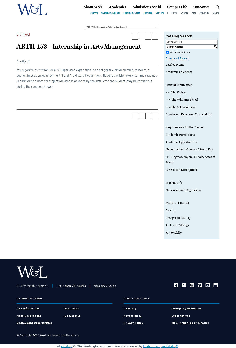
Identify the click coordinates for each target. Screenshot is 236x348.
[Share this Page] (142, 37)
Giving (216, 12)
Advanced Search (177, 58)
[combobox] (121, 27)
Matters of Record (177, 203)
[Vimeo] (199, 285)
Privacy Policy (133, 322)
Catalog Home (175, 64)
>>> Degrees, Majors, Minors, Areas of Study (190, 159)
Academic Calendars (179, 72)
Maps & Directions (29, 315)
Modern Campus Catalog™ (160, 346)
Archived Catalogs (177, 225)
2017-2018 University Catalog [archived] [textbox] (106, 27)
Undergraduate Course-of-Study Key (189, 149)
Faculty (170, 210)
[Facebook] (176, 285)
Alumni (94, 12)
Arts (194, 12)
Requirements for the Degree (185, 127)
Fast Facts (72, 308)
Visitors (160, 12)
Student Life (174, 183)
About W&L (93, 7)
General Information (179, 85)
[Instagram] (192, 285)
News (174, 12)
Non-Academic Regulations (183, 190)
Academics (117, 7)
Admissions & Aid (146, 7)
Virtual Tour (73, 315)
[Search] (217, 7)
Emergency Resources (186, 308)
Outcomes (201, 7)
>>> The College (176, 92)
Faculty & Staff (131, 12)
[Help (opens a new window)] (155, 37)
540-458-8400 (105, 286)
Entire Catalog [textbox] (174, 41)
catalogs (66, 346)
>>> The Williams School (182, 100)
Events (184, 12)
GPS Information (28, 308)
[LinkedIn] (215, 285)
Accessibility (132, 315)
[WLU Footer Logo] (32, 272)
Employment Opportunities (34, 322)
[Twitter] (184, 285)
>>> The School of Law (180, 107)
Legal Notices (180, 315)
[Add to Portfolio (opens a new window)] (135, 37)
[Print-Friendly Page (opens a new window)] (148, 37)
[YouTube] (207, 285)
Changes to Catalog (178, 218)
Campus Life (177, 7)
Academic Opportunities (181, 142)
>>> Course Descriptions (181, 170)
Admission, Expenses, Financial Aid (189, 114)
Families (147, 12)
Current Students (110, 12)
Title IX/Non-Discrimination (190, 322)
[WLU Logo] (32, 10)
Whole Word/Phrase (180, 52)
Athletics (204, 12)
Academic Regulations (180, 135)
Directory (130, 308)
